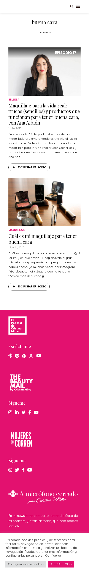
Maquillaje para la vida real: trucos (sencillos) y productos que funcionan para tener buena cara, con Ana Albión (44, 114)
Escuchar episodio (31, 167)
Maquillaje (16, 230)
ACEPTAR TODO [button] (61, 564)
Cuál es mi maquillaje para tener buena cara (42, 239)
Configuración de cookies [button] (25, 564)
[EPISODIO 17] (44, 71)
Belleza (13, 99)
